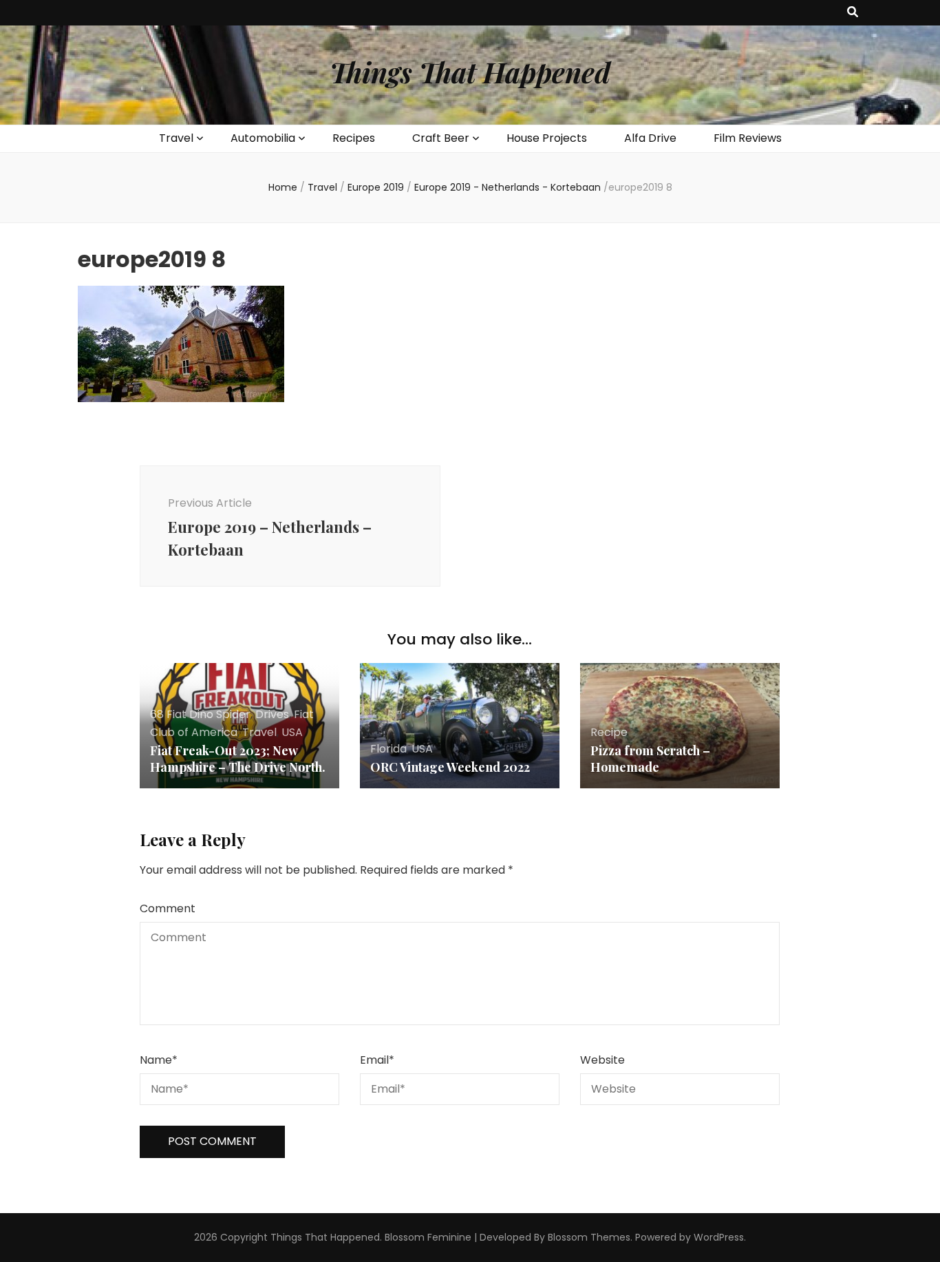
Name (159, 1060)
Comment (167, 908)
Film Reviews (748, 138)
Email (377, 1060)
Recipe (609, 732)
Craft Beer (440, 138)
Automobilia (263, 138)
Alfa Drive (650, 138)
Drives (272, 714)
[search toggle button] (852, 12)
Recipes (353, 138)
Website (602, 1060)
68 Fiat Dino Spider (200, 714)
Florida (388, 749)
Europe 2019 (376, 187)
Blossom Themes (589, 1237)
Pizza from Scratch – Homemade (650, 758)
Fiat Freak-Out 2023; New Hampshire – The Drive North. (237, 758)
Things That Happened (470, 72)
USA (292, 732)
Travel (176, 138)
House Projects (546, 138)
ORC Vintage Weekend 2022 (450, 767)
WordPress (719, 1237)
